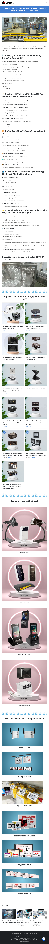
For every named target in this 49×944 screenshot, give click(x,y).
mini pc (25, 104)
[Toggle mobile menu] (46, 2)
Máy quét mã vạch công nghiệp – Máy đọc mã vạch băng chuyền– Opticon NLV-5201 (35, 422)
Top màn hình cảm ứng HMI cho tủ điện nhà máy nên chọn (24, 922)
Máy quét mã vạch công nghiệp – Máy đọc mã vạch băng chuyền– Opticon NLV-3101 (12, 422)
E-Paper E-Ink (24, 776)
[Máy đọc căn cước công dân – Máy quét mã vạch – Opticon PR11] (13, 313)
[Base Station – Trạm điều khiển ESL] (22, 723)
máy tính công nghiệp (18, 104)
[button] (3, 917)
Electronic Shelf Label (24, 835)
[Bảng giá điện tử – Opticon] (22, 840)
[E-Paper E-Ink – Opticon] (22, 752)
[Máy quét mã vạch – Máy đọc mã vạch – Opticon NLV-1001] (36, 344)
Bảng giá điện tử (24, 864)
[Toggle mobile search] (43, 2)
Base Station (24, 747)
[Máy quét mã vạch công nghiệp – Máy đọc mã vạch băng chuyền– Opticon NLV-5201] (36, 408)
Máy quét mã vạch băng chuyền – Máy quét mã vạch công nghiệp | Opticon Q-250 (12, 390)
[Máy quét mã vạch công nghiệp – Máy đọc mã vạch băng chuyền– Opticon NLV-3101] (13, 408)
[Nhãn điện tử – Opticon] (22, 869)
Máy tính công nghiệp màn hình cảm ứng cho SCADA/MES (39, 922)
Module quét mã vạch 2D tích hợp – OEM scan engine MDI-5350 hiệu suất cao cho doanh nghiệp (12, 486)
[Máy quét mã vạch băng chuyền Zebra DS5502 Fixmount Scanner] (36, 375)
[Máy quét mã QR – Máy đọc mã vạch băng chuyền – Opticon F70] (36, 313)
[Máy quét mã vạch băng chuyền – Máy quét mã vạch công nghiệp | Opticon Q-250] (13, 375)
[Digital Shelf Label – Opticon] (22, 781)
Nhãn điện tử (24, 893)
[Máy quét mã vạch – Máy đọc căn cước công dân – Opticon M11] (13, 344)
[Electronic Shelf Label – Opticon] (22, 811)
